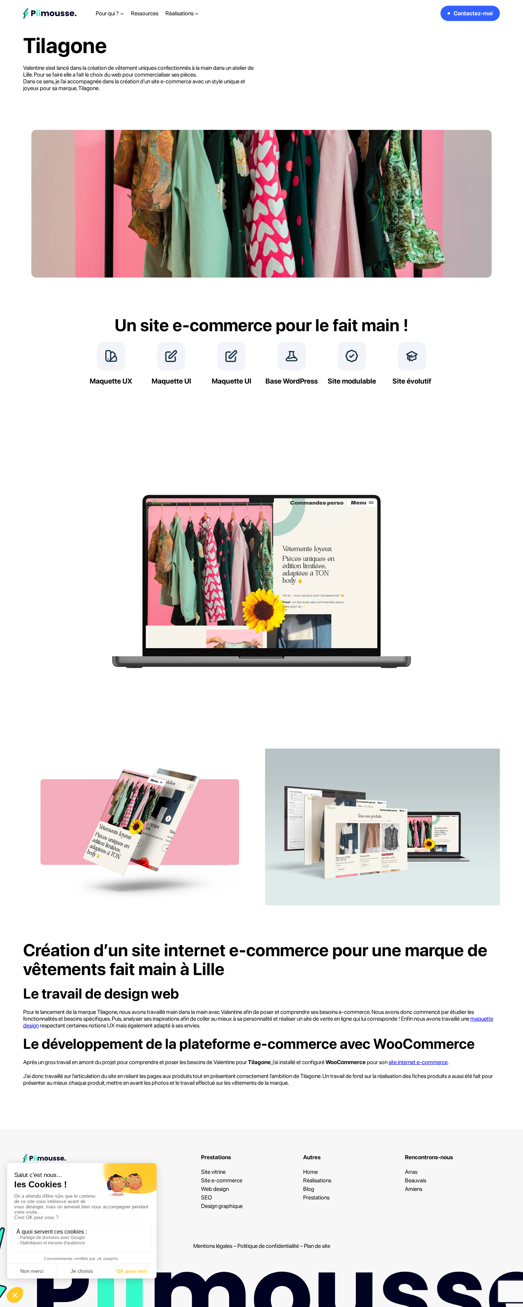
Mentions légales (212, 1246)
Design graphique (222, 1206)
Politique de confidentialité (268, 1246)
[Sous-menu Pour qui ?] (122, 13)
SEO (206, 1197)
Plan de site (317, 1246)
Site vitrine (213, 1171)
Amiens (413, 1189)
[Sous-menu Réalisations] (197, 13)
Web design (215, 1189)
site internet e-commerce (418, 1062)
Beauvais (415, 1180)
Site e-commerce (221, 1180)
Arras (411, 1171)
